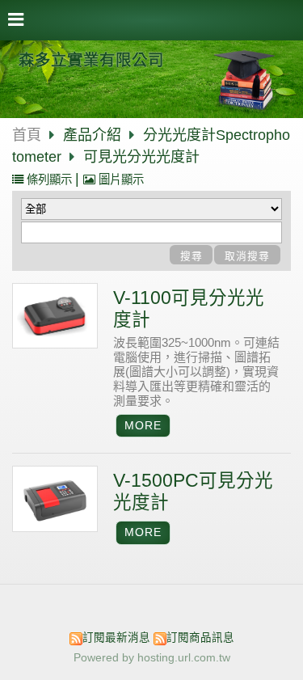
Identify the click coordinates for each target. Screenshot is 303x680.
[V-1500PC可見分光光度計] (55, 499)
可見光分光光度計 (141, 157)
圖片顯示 (119, 179)
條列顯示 (49, 179)
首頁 (26, 135)
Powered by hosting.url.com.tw (152, 658)
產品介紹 (94, 135)
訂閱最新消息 (116, 637)
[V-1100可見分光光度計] (55, 316)
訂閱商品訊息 (200, 637)
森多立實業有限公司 (91, 60)
